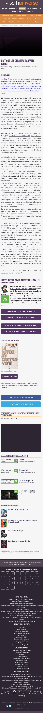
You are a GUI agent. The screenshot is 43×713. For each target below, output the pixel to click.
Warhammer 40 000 (21, 637)
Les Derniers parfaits (26, 480)
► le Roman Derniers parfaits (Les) (21, 326)
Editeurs (36, 19)
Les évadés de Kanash (21, 664)
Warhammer (21, 643)
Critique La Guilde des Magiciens (22, 684)
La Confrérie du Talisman (21, 668)
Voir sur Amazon (9, 376)
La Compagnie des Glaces (22, 633)
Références (28, 22)
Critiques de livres (7, 16)
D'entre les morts (22, 656)
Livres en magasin (35, 16)
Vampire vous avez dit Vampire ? (21, 602)
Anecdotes (20, 22)
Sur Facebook (5, 418)
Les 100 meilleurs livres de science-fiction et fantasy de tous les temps (21, 611)
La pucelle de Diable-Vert (19, 136)
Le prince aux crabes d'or (21, 652)
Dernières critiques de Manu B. (21, 311)
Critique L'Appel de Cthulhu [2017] (21, 674)
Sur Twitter (13, 418)
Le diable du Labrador (21, 666)
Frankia (21, 654)
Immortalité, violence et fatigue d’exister (21, 615)
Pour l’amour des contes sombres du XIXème (21, 621)
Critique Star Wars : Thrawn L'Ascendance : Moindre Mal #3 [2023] (21, 676)
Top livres (7, 19)
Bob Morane (21, 635)
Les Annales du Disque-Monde (21, 645)
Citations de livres (8, 22)
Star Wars (21, 627)
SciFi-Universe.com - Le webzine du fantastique (21, 3)
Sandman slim (24, 470)
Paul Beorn (5, 133)
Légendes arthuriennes (22, 641)
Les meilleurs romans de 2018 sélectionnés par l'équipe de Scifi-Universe (21, 618)
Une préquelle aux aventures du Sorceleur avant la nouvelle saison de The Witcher (21, 606)
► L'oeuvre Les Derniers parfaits (21, 331)
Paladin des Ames (21, 660)
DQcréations (29, 702)
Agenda (37, 22)
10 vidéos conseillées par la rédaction (21, 603)
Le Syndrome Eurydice (27, 491)
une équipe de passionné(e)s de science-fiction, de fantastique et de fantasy (25, 563)
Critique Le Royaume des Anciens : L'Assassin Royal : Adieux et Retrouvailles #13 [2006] (21, 681)
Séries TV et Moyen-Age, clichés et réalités (21, 600)
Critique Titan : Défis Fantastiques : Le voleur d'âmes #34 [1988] (21, 692)
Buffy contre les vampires (21, 639)
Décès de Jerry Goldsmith (21, 609)
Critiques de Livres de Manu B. (21, 317)
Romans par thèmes (18, 19)
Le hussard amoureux (21, 138)
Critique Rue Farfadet (21, 678)
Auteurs (29, 19)
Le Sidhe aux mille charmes (21, 658)
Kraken (21, 459)
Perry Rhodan (21, 629)
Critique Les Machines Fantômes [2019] (21, 686)
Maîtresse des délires (21, 662)
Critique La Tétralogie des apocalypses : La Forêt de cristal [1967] (21, 688)
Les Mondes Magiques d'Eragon (21, 651)
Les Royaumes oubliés (21, 631)
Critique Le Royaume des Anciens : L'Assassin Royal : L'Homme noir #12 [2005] (21, 695)
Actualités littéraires (21, 16)
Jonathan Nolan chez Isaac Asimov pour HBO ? (21, 613)
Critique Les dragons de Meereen (21, 690)
